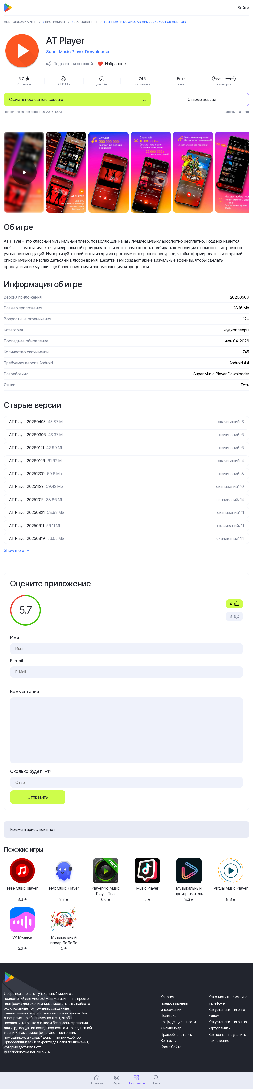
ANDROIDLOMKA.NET (20, 22)
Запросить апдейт (236, 112)
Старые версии (202, 99)
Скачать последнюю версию (36, 99)
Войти (243, 7)
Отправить (38, 797)
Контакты (168, 1040)
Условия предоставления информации (174, 1003)
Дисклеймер (171, 1028)
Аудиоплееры (85, 22)
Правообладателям (177, 1034)
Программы (55, 22)
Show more (14, 550)
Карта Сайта (171, 1047)
